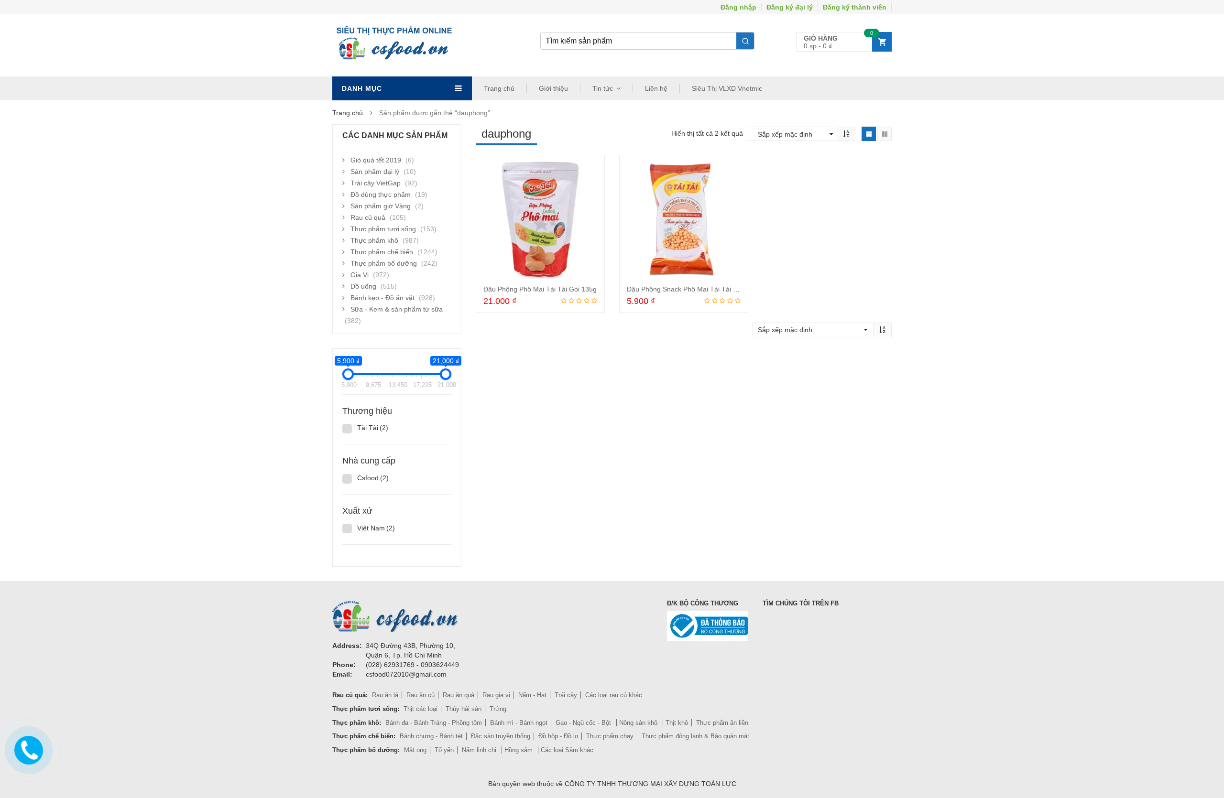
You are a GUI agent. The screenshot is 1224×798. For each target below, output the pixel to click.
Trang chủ (499, 88)
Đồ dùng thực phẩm (380, 194)
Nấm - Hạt (532, 695)
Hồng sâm (519, 750)
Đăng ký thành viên (854, 7)
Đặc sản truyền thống (500, 736)
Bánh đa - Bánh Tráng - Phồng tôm (433, 722)
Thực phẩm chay (610, 736)
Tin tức (602, 88)
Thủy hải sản (463, 708)
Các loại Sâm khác (567, 750)
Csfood (373, 478)
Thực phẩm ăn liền (722, 722)
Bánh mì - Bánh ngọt (518, 722)
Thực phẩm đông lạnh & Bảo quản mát (695, 736)
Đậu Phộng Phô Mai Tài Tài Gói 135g (540, 289)
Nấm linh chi (480, 750)
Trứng (498, 708)
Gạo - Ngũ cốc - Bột (584, 722)
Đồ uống (363, 286)
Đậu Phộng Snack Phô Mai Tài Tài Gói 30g (692, 289)
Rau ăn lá (385, 695)
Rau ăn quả (458, 695)
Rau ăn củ (420, 695)
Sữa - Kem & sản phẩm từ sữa (396, 309)
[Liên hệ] (27, 748)
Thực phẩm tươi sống (383, 229)
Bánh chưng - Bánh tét (431, 736)
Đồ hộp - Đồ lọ (558, 736)
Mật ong (415, 750)
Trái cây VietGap (375, 183)
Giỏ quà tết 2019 (375, 160)
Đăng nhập (738, 7)
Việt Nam (376, 528)
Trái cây (566, 695)
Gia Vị (359, 275)
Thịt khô (677, 722)
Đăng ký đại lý (789, 7)
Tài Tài (372, 427)
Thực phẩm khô (374, 240)
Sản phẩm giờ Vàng (380, 206)
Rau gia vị (496, 695)
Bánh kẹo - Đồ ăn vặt (382, 298)
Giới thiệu (553, 88)
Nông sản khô (639, 722)
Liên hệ (656, 88)
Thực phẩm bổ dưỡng (383, 263)
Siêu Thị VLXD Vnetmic (727, 88)
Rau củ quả (367, 217)
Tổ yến (444, 750)
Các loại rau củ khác (613, 695)
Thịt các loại (420, 708)
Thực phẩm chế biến (381, 252)
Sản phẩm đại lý (374, 171)
